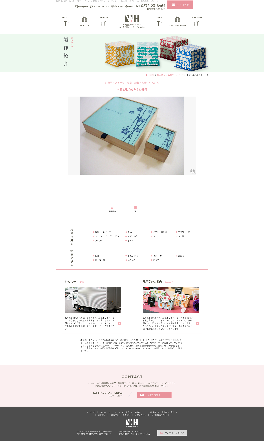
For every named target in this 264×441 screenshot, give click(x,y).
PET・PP (157, 256)
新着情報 (126, 415)
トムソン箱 (133, 256)
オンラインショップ (174, 433)
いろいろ (99, 240)
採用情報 (101, 415)
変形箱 (181, 256)
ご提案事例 (151, 412)
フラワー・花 (184, 232)
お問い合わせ (183, 5)
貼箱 (97, 256)
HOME (151, 75)
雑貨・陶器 (133, 236)
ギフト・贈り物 (160, 232)
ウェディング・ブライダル (107, 236)
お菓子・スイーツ (176, 75)
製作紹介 (161, 75)
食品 (130, 232)
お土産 (181, 236)
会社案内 (114, 415)
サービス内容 (123, 412)
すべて (131, 240)
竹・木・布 (100, 260)
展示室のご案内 (167, 412)
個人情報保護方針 (159, 415)
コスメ (156, 236)
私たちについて (106, 412)
